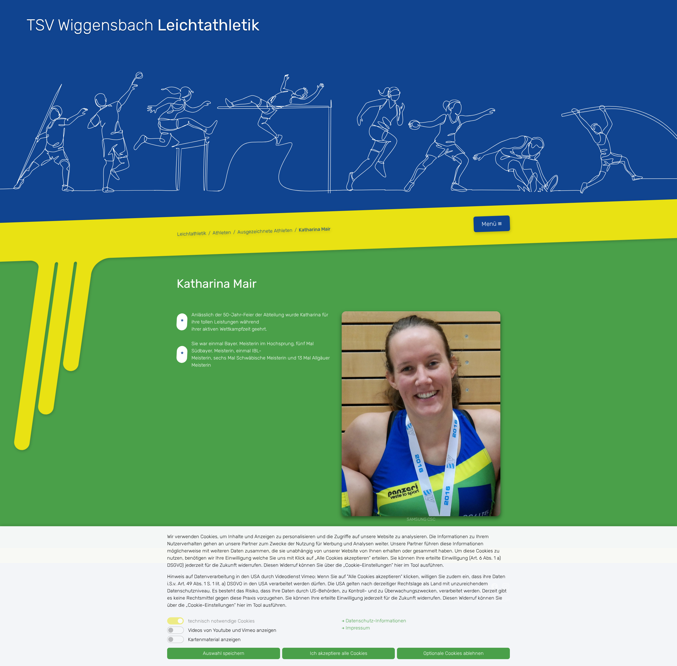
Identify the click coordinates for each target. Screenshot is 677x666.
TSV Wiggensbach (142, 25)
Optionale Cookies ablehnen (453, 653)
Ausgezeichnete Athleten (265, 231)
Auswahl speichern (223, 653)
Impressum (357, 628)
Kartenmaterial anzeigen (214, 639)
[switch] (175, 630)
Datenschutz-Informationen (375, 621)
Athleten (222, 233)
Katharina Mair (315, 229)
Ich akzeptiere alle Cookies (338, 653)
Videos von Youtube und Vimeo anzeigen (232, 630)
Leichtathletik (192, 233)
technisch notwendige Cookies (221, 621)
